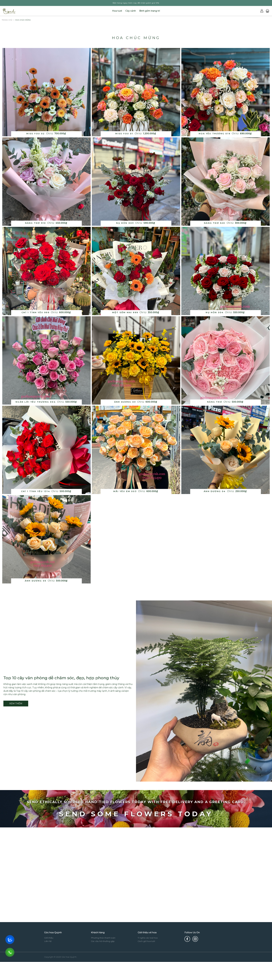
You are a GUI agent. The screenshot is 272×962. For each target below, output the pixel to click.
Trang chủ (7, 20)
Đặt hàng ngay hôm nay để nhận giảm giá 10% (136, 3)
